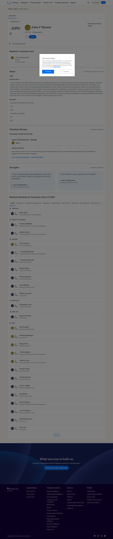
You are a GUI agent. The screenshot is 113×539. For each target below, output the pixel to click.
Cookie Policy (56, 66)
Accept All (48, 71)
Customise (66, 71)
